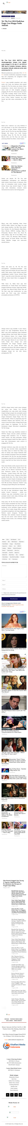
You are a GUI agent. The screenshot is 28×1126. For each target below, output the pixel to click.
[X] (11, 54)
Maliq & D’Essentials (17, 548)
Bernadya (4, 541)
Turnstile (22, 556)
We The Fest (4, 559)
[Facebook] (8, 54)
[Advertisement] (14, 207)
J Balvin (10, 546)
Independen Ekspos (14, 1077)
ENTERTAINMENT (6, 16)
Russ (17, 554)
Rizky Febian (11, 554)
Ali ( (19, 539)
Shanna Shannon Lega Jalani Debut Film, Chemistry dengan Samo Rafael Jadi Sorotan (19, 992)
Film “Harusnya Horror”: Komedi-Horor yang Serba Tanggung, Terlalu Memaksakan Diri (18, 958)
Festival (3, 82)
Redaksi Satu (14, 1086)
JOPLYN (19, 546)
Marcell (3, 550)
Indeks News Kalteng (14, 1080)
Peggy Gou (17, 552)
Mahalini (9, 548)
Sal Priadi (21, 554)
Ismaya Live (4, 546)
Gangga (11, 543)
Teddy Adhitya (5, 556)
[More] (22, 54)
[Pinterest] (15, 54)
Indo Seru (14, 1079)
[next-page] (5, 1008)
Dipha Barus (21, 541)
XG (9, 559)
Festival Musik (5, 543)
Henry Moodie (17, 543)
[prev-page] (3, 1008)
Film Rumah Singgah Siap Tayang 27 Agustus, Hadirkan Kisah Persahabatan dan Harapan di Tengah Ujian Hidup (13, 883)
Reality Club (4, 554)
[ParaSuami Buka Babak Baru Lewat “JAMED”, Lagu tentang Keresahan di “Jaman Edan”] (6, 984)
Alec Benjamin (13, 539)
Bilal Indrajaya (14, 541)
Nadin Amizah (10, 550)
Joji (14, 546)
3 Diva (7, 539)
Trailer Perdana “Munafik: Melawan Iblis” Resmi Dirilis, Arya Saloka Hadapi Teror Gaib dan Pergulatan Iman (19, 1001)
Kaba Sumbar (14, 1088)
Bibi (9, 541)
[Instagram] (7, 1095)
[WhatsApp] (18, 54)
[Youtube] (20, 1095)
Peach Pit (11, 552)
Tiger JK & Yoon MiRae (14, 556)
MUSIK (12, 16)
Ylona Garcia (14, 559)
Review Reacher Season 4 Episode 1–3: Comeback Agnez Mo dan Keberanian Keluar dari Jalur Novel (18, 975)
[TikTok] (12, 1095)
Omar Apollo (4, 552)
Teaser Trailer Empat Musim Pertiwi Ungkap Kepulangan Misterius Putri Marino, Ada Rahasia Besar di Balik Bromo (19, 902)
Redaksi (5, 28)
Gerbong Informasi (14, 1084)
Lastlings (4, 548)
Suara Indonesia (14, 1090)
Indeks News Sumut (14, 1082)
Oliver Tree (17, 550)
